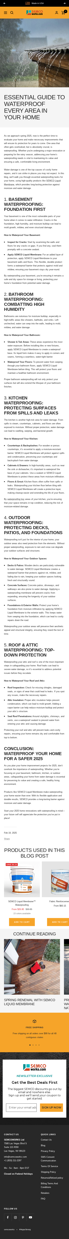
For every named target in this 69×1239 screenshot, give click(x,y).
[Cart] (63, 12)
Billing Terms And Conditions (49, 1185)
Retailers (45, 1193)
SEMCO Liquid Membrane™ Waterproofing (22, 903)
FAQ (43, 1198)
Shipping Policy (48, 1172)
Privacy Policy (48, 1151)
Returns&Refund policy (52, 1178)
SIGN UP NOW (51, 1107)
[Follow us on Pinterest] (23, 1217)
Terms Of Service (49, 1166)
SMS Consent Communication (48, 1159)
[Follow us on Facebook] (8, 1217)
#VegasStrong (25, 1229)
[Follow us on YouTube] (30, 1217)
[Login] (56, 12)
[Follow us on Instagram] (15, 1217)
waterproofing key (15, 499)
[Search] (11, 12)
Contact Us (46, 1140)
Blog (43, 1145)
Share (7, 839)
